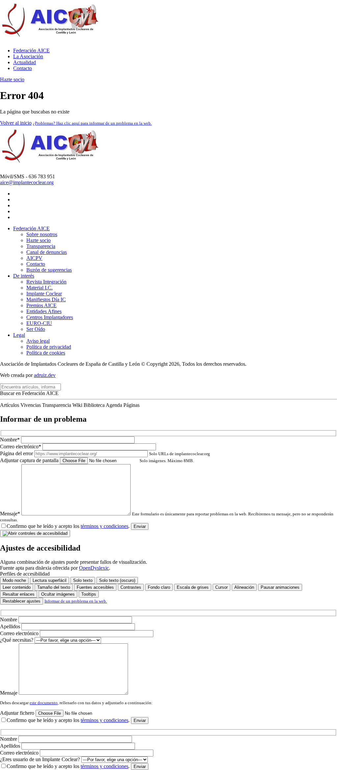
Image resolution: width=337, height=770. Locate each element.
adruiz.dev (45, 375)
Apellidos (10, 626)
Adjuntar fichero (18, 713)
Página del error (105, 453)
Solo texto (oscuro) (117, 580)
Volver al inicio (16, 123)
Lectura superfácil (49, 580)
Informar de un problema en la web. (75, 601)
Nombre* (10, 439)
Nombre (9, 619)
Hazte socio (12, 79)
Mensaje (9, 693)
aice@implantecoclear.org (27, 182)
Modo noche (14, 580)
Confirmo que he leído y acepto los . (68, 526)
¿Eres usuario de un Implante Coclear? (40, 759)
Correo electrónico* (21, 446)
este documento (44, 702)
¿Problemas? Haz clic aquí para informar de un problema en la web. (92, 123)
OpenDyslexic (94, 568)
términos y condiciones (104, 526)
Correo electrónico (20, 633)
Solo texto (82, 580)
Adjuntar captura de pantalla (97, 460)
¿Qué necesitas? (17, 640)
